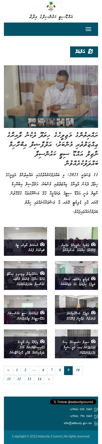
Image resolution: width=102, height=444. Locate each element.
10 (78, 370)
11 (9, 379)
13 (29, 379)
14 (39, 379)
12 (19, 379)
